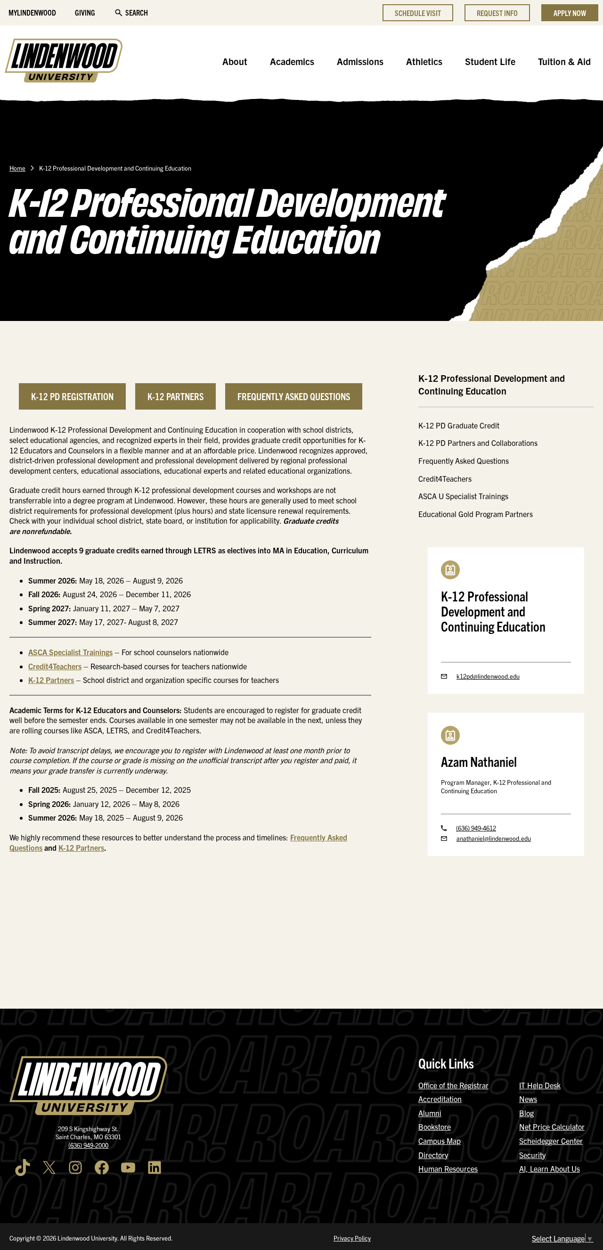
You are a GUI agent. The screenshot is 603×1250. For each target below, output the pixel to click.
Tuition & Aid (564, 61)
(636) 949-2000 (88, 1145)
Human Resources (448, 1168)
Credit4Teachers (54, 666)
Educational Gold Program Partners (475, 513)
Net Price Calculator (552, 1126)
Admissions (360, 61)
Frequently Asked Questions (293, 396)
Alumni (429, 1113)
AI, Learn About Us (549, 1168)
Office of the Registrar (453, 1085)
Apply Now (570, 12)
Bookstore (434, 1126)
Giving (85, 12)
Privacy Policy (352, 1238)
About (234, 61)
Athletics (424, 61)
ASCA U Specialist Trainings (463, 496)
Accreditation (440, 1098)
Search (136, 12)
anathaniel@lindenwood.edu (493, 838)
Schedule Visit (418, 12)
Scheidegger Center (551, 1140)
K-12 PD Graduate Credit (458, 425)
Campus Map (439, 1140)
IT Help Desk (540, 1085)
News (528, 1098)
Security (532, 1155)
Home (17, 168)
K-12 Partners (175, 396)
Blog (526, 1113)
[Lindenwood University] (63, 61)
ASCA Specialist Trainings (70, 652)
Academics (292, 61)
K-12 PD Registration (72, 396)
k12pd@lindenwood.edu (488, 676)
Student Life (490, 61)
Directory (433, 1155)
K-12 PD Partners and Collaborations (478, 442)
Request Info (497, 12)
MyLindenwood (32, 12)
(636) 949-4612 (476, 828)
